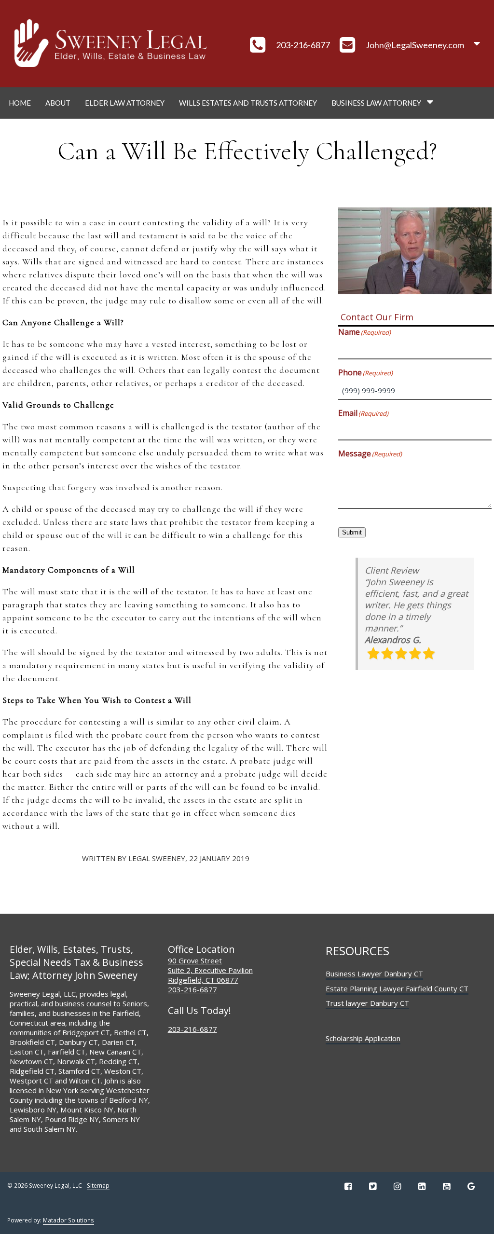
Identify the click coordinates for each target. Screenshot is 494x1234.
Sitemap (98, 1185)
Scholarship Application (363, 1038)
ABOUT (57, 102)
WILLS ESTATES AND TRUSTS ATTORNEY (248, 102)
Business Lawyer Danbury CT (374, 973)
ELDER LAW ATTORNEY (125, 102)
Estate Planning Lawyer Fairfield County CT (397, 988)
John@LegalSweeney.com (415, 45)
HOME (20, 102)
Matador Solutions (68, 1220)
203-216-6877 (303, 45)
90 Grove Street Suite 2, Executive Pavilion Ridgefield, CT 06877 (210, 970)
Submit (352, 532)
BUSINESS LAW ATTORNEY (376, 102)
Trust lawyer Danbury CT (367, 1003)
